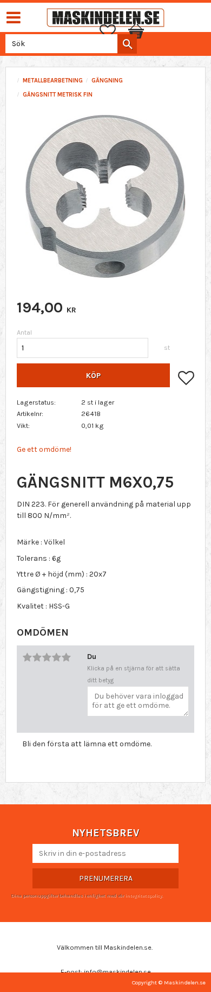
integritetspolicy (143, 895)
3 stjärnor (46, 657)
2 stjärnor (37, 657)
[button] (113, 31)
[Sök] (127, 44)
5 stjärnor (66, 657)
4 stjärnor (56, 657)
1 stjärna (27, 657)
